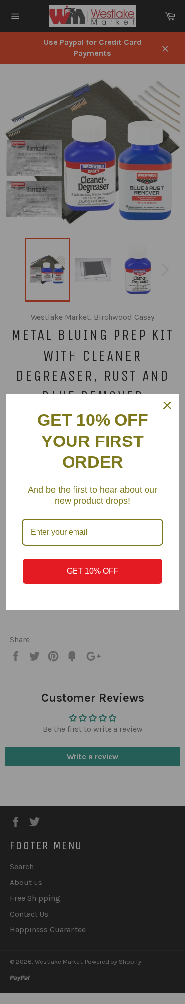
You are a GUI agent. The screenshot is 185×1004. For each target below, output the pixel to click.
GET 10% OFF (92, 571)
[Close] (167, 405)
